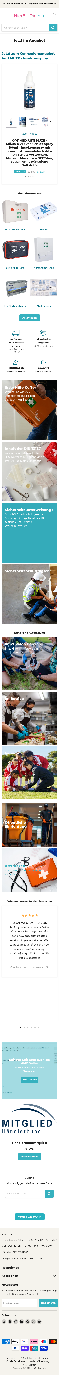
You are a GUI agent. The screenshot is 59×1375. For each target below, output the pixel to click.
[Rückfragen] (16, 366)
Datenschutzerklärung (39, 1358)
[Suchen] (53, 27)
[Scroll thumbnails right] (50, 122)
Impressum (10, 1358)
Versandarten (29, 1364)
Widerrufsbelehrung (39, 1361)
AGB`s (23, 1358)
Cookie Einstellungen (16, 1361)
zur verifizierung (29, 1156)
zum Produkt (29, 133)
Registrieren (48, 1303)
